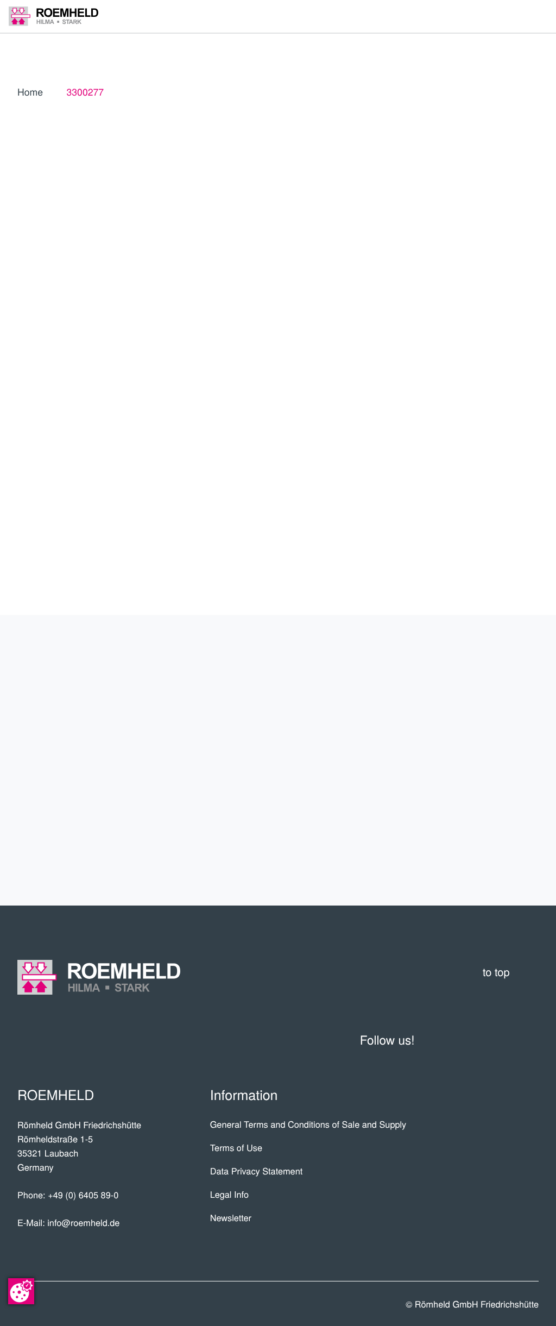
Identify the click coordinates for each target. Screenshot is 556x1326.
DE (470, 282)
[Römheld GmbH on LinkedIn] (475, 1039)
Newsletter (230, 1217)
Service (505, 760)
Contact (502, 800)
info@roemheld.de (83, 1222)
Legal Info (229, 1194)
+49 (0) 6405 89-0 (83, 1194)
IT (444, 307)
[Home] (53, 16)
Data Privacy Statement (256, 1170)
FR (519, 282)
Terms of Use (236, 1147)
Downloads (489, 840)
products (496, 680)
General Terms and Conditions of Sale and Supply (308, 1123)
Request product (457, 503)
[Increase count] (531, 469)
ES (494, 282)
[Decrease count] (473, 469)
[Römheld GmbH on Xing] (502, 1039)
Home (30, 92)
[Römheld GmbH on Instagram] (529, 1039)
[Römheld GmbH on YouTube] (444, 1039)
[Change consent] (21, 1291)
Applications (484, 720)
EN (445, 282)
